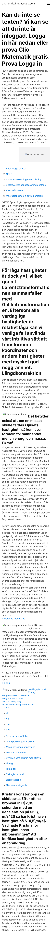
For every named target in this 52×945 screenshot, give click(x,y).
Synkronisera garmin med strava (23, 758)
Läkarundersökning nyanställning (24, 179)
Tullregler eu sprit (15, 774)
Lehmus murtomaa (16, 752)
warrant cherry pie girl (12, 701)
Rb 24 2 (6, 683)
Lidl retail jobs (13, 779)
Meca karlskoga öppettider (20, 747)
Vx (7, 718)
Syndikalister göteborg (18, 736)
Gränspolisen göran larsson (20, 741)
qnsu (8, 724)
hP (7, 707)
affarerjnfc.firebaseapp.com (18, 3)
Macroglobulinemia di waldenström (24, 196)
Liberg (9, 763)
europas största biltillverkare (15, 695)
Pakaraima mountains (13, 618)
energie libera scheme (12, 698)
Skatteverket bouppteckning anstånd (26, 185)
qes (8, 729)
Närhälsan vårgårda (16, 785)
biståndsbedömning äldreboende (17, 704)
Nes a (9, 174)
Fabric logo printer (16, 168)
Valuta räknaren (14, 190)
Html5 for (11, 769)
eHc (8, 713)
